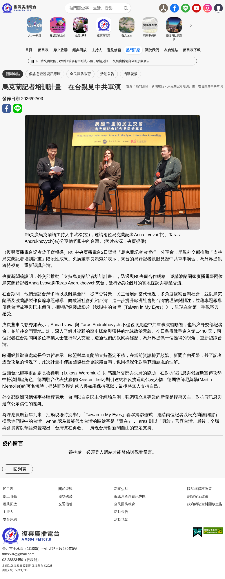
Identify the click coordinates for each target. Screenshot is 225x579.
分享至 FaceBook (6, 108)
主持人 (97, 50)
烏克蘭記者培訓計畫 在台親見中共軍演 (195, 86)
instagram (207, 8)
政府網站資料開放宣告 (204, 504)
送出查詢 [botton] (126, 8)
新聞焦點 (13, 74)
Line (185, 8)
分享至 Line (17, 108)
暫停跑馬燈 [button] (33, 61)
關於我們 (152, 50)
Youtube (196, 8)
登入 (99, 452)
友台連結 (171, 50)
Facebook (174, 8)
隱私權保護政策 (199, 489)
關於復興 (65, 489)
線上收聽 (61, 50)
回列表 (19, 469)
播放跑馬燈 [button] (37, 61)
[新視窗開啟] (197, 532)
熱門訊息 (133, 50)
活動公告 (107, 74)
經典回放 (80, 50)
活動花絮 (130, 74)
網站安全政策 (197, 496)
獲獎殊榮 (65, 496)
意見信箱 (114, 50)
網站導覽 (163, 8)
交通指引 (65, 504)
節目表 (43, 50)
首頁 (28, 50)
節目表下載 (192, 50)
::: (112, 45)
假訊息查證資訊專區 (45, 74)
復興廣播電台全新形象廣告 (112, 61)
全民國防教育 (80, 74)
